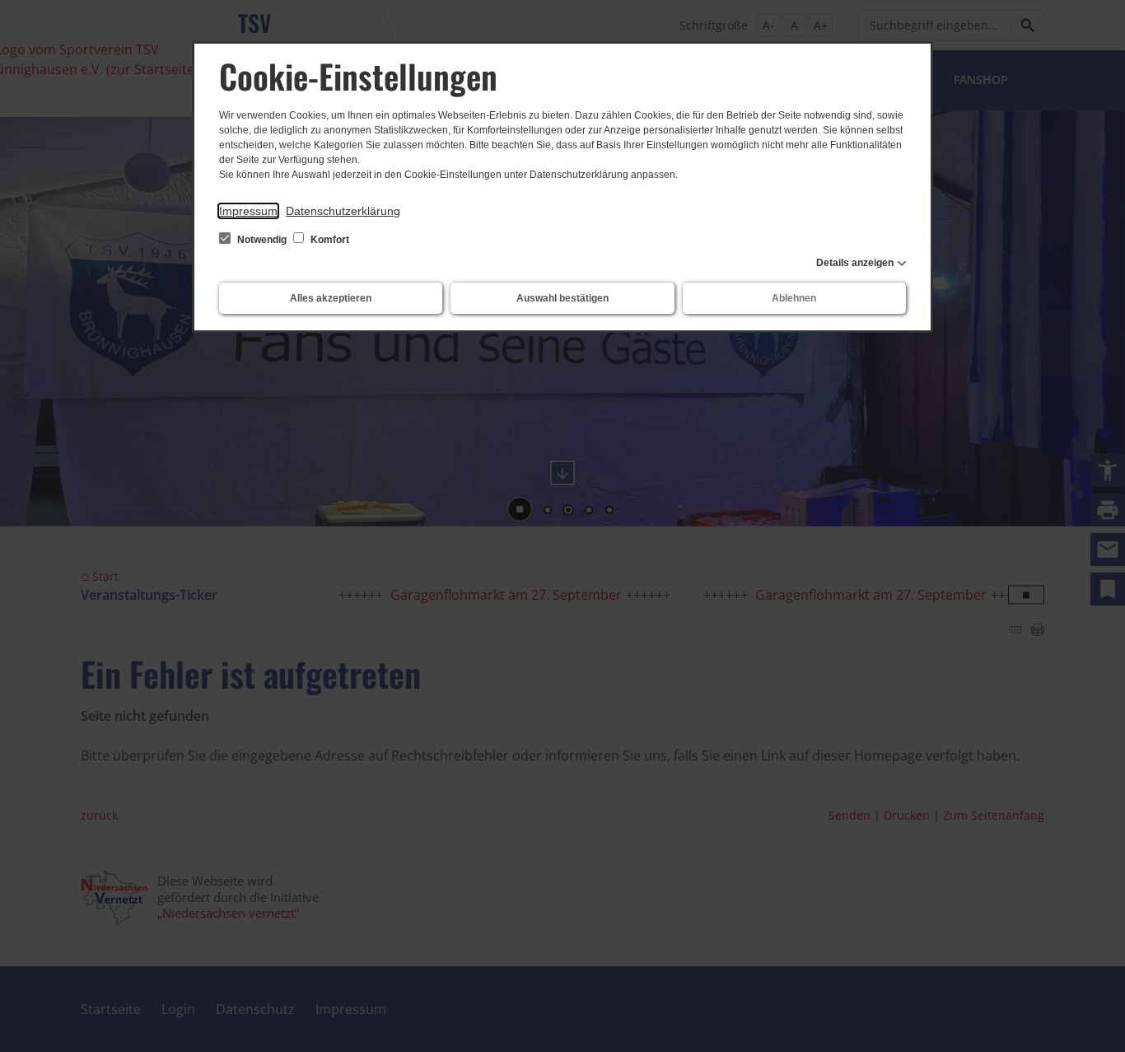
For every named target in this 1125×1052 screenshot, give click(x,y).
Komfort (328, 239)
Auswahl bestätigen (562, 298)
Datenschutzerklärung (343, 210)
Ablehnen (794, 298)
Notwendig (262, 239)
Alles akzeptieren (330, 298)
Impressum (248, 210)
